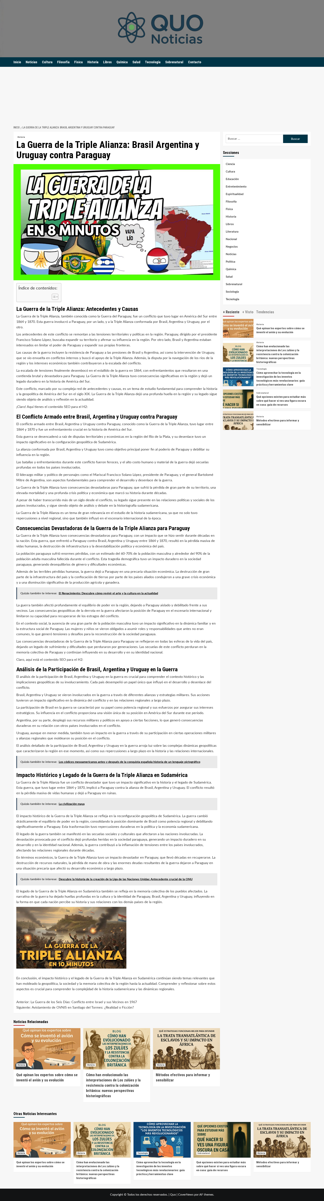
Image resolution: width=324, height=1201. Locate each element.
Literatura (232, 231)
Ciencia (230, 164)
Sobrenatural (174, 62)
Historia (92, 62)
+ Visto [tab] (247, 312)
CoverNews (186, 1194)
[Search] (308, 62)
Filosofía (63, 62)
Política (230, 261)
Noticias (31, 62)
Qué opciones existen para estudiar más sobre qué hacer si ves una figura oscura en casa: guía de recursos (281, 400)
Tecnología (152, 62)
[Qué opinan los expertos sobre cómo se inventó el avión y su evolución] (47, 1048)
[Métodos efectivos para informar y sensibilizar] (186, 1048)
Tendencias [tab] (265, 312)
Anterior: (76, 1002)
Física (78, 62)
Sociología (232, 291)
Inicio (17, 62)
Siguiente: (75, 1007)
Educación (232, 179)
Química (122, 62)
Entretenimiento (236, 186)
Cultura (47, 62)
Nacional (231, 239)
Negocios (232, 246)
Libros (107, 62)
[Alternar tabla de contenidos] (53, 297)
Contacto (194, 62)
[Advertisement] (162, 95)
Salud (136, 62)
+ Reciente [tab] (231, 312)
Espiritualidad (235, 194)
